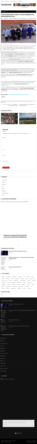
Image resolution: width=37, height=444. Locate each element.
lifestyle (3, 282)
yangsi (29, 101)
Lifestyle (3, 182)
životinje (29, 288)
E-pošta (4, 155)
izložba (22, 278)
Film (3, 186)
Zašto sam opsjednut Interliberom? (15, 266)
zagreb (7, 288)
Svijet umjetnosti (5, 193)
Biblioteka (4, 338)
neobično (13, 282)
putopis (18, 284)
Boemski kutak (4, 343)
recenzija (23, 284)
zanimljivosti (13, 288)
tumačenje (15, 286)
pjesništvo (19, 282)
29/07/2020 (22, 123)
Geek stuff (4, 184)
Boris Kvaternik (8, 44)
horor (3, 278)
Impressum (7, 1)
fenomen (5, 101)
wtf (26, 101)
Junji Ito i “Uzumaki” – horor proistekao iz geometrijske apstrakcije (10, 105)
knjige (10, 280)
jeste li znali (32, 278)
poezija (24, 282)
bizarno (2, 101)
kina (12, 101)
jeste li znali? (9, 101)
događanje (14, 276)
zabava (3, 288)
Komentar (4, 137)
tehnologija (8, 286)
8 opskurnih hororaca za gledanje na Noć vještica (18, 251)
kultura (33, 280)
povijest (29, 282)
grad (32, 276)
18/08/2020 (4, 123)
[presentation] (33, 114)
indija (12, 278)
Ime (3, 149)
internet (17, 278)
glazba (28, 276)
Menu (4, 11)
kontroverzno (23, 280)
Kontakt (2, 1)
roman (3, 286)
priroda (13, 284)
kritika (29, 280)
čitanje (24, 288)
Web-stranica (5, 161)
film (24, 276)
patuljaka (22, 101)
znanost (19, 288)
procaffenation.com (4, 85)
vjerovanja (27, 286)
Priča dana (4, 363)
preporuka (4, 284)
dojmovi (19, 276)
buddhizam (9, 276)
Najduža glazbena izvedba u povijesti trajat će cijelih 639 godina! (26, 105)
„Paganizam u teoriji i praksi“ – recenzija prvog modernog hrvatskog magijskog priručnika (22, 310)
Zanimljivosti (3, 102)
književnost (16, 280)
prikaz (9, 284)
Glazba (3, 188)
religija (28, 284)
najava (8, 282)
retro (33, 284)
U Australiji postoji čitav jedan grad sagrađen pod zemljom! (18, 94)
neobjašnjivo (18, 101)
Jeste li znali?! (32, 101)
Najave (3, 195)
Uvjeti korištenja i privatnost (16, 1)
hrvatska (7, 278)
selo (25, 101)
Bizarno (3, 340)
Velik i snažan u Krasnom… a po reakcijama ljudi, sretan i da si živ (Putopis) (8, 121)
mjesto (15, 101)
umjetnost (21, 286)
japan (26, 278)
